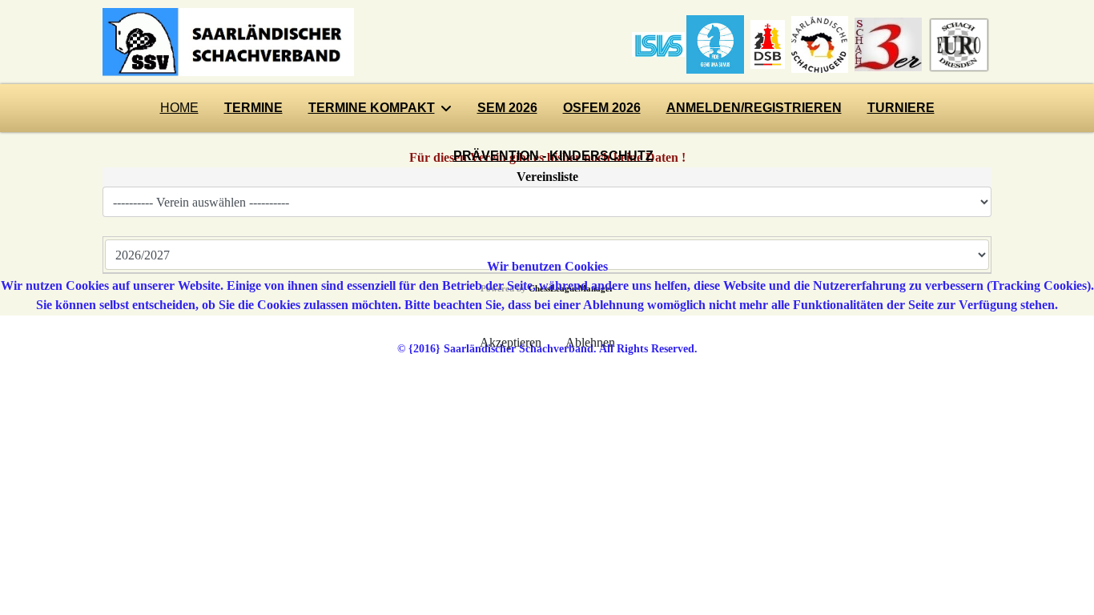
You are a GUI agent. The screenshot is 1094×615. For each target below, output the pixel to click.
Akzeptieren (510, 342)
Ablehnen (590, 342)
